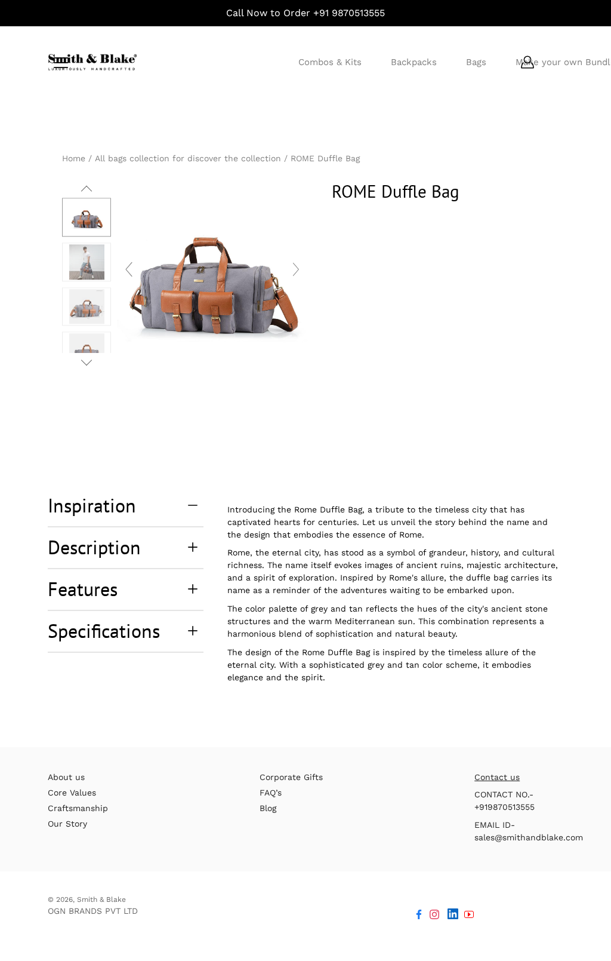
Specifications (104, 630)
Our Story (67, 823)
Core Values (72, 792)
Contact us (497, 777)
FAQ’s (271, 792)
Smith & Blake (101, 899)
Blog (268, 808)
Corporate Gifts (291, 777)
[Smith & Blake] (92, 62)
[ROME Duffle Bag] (86, 306)
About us (66, 777)
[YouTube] (469, 914)
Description (94, 547)
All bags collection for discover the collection (188, 158)
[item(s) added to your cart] (553, 62)
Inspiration (92, 505)
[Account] (527, 62)
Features (83, 588)
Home (73, 158)
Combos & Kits (330, 62)
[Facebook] (419, 914)
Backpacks (414, 62)
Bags (476, 62)
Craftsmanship (78, 808)
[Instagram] (434, 914)
